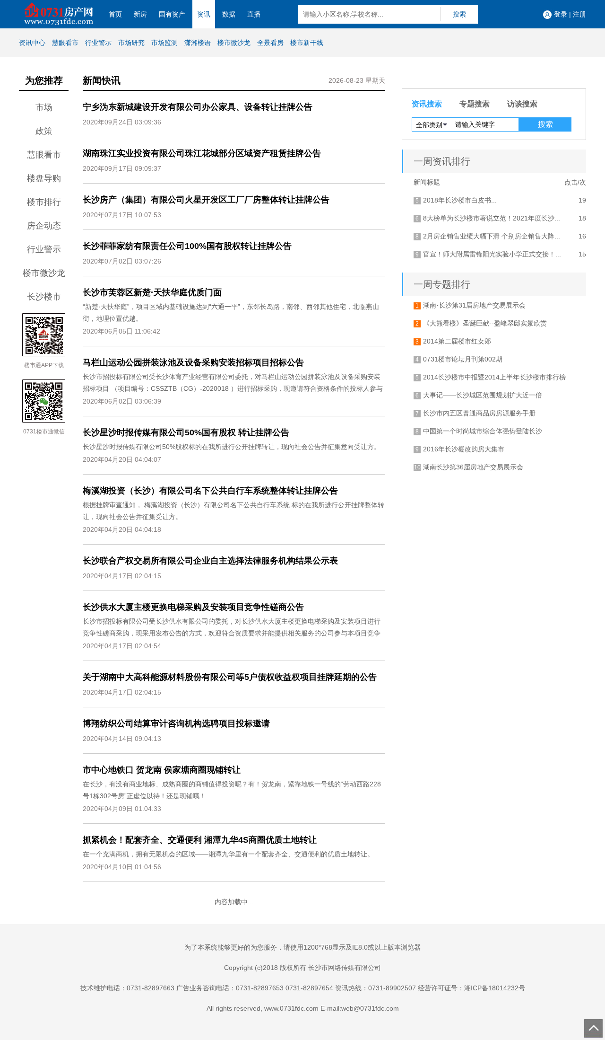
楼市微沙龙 (44, 273)
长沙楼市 (44, 296)
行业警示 (98, 42)
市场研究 (131, 42)
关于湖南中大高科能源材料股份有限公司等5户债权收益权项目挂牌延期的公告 (230, 677)
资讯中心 (32, 42)
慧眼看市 (65, 42)
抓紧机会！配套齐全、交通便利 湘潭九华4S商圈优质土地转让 (200, 840)
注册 (579, 14)
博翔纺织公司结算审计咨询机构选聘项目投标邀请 (176, 723)
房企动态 (44, 225)
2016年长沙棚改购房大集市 (463, 449)
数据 (228, 14)
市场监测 (164, 42)
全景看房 (270, 42)
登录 (560, 14)
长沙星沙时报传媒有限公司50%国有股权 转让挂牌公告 (186, 432)
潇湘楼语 (197, 42)
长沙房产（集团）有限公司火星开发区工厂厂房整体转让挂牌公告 (206, 199)
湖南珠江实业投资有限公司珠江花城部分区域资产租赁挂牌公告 (202, 153)
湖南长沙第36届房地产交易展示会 (473, 467)
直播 (253, 14)
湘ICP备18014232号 (494, 988)
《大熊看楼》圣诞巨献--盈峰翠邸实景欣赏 (485, 323)
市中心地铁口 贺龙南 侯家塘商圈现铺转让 (162, 770)
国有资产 (172, 14)
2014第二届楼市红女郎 (457, 341)
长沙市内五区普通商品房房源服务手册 (479, 413)
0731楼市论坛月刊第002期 (462, 359)
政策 (43, 131)
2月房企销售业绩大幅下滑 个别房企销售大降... (491, 236)
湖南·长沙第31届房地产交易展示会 (474, 305)
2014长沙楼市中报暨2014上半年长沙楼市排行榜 (494, 377)
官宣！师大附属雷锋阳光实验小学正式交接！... (492, 254)
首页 (115, 14)
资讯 (203, 14)
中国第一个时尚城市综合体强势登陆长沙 (482, 431)
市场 (43, 107)
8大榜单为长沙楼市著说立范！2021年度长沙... (491, 218)
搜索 (459, 14)
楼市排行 (44, 202)
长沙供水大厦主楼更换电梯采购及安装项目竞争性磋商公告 (193, 607)
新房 (140, 14)
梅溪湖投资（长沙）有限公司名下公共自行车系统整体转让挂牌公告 (210, 490)
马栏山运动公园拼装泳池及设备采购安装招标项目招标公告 (193, 362)
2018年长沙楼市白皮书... (460, 200)
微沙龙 (234, 42)
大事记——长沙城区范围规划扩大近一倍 (482, 395)
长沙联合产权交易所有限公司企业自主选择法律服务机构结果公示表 (210, 560)
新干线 (306, 42)
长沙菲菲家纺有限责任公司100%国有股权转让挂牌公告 (187, 246)
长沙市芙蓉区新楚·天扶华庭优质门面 (152, 292)
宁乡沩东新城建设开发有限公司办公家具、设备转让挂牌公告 (197, 107)
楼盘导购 (44, 178)
